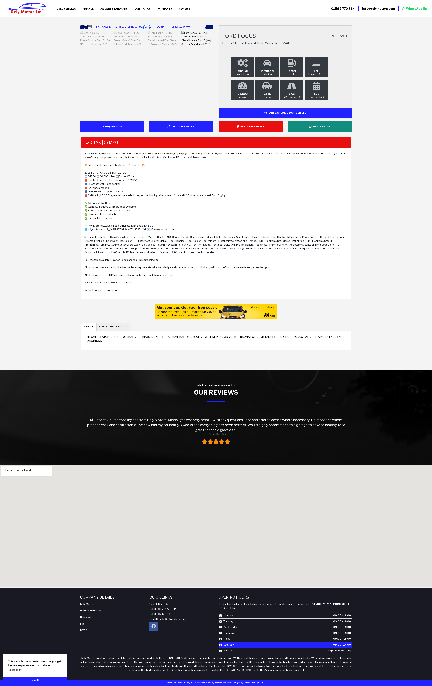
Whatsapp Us (320, 126)
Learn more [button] (15, 669)
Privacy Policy (189, 678)
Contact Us (142, 8)
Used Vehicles (66, 8)
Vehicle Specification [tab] (113, 326)
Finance (88, 8)
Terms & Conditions (174, 678)
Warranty (164, 8)
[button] (209, 28)
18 (89, 25)
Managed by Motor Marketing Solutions (249, 678)
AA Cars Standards (114, 8)
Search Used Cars (159, 599)
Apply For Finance (251, 126)
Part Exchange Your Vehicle (286, 112)
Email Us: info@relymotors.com (167, 614)
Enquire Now (113, 126)
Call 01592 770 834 (182, 126)
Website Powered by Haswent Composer (214, 678)
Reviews (184, 8)
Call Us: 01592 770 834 (163, 604)
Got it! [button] (35, 680)
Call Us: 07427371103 (162, 609)
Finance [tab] (88, 326)
